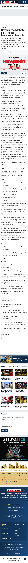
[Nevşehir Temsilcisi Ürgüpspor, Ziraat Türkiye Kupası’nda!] (7, 372)
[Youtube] (15, 516)
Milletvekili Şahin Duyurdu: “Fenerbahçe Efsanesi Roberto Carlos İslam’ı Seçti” (21, 405)
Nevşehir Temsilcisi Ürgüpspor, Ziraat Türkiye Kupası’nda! (6, 378)
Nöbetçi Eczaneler (5, 525)
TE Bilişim (18, 554)
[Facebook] (7, 516)
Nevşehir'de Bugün (6, 6)
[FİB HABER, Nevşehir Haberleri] (9, 2)
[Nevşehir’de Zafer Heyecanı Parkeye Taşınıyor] (21, 385)
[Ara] (23, 2)
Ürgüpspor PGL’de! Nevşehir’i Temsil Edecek (19, 378)
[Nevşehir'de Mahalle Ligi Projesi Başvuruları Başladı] (14, 63)
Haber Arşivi (7, 538)
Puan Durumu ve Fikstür (20, 529)
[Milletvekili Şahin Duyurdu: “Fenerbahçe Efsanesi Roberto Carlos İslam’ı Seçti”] (21, 399)
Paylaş (4, 73)
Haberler (3, 27)
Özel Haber (4, 546)
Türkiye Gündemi (19, 547)
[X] (9, 516)
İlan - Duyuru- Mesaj (9, 547)
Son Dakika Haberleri (18, 534)
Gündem (24, 546)
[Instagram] (12, 516)
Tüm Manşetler (8, 533)
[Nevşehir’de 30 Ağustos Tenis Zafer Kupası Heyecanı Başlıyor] (7, 399)
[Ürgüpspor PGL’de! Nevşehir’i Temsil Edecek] (21, 372)
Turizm (10, 546)
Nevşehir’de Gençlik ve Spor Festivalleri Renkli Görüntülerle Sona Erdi (7, 392)
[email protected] (15, 504)
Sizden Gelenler (14, 549)
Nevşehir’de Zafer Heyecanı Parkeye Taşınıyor (19, 392)
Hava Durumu (20, 524)
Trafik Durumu (7, 529)
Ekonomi (15, 546)
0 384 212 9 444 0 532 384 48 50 (15, 507)
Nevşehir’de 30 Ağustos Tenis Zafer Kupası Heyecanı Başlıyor (7, 405)
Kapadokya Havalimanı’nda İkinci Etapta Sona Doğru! (14, 559)
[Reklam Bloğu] (14, 449)
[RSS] (21, 516)
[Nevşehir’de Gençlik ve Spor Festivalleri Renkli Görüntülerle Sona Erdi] (7, 385)
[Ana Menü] (25, 2)
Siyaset (22, 6)
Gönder (4, 430)
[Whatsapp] (18, 516)
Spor (9, 27)
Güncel (16, 6)
